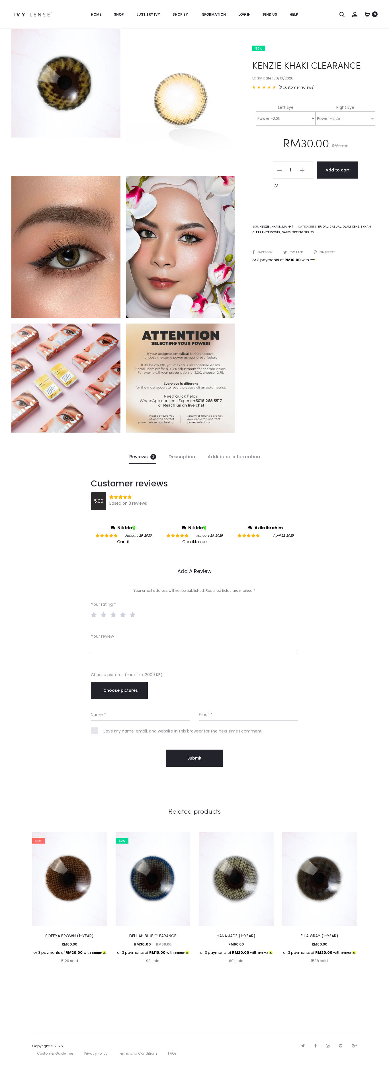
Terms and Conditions (137, 1053)
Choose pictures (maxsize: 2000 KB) (127, 675)
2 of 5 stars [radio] (105, 614)
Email (205, 714)
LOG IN (244, 14)
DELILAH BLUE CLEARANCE (152, 936)
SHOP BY (180, 14)
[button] (275, 185)
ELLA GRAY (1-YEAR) (319, 936)
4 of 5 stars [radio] (124, 614)
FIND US (270, 14)
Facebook (265, 252)
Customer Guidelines (55, 1053)
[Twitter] (303, 1046)
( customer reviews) (297, 87)
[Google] (354, 1046)
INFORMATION (213, 14)
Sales (286, 232)
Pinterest (327, 252)
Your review (102, 636)
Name (98, 714)
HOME (96, 14)
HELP (294, 14)
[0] (367, 14)
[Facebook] (315, 1046)
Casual (335, 226)
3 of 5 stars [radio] (114, 614)
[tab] (142, 457)
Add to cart (337, 170)
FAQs (172, 1053)
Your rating (103, 604)
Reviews (141, 456)
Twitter (297, 252)
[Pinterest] (340, 1046)
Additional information (234, 456)
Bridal (323, 226)
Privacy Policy (96, 1053)
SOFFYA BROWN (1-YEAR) (69, 936)
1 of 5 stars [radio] (95, 614)
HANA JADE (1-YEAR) (236, 936)
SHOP (119, 14)
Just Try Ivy (148, 14)
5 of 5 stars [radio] (134, 614)
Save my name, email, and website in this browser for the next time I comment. (183, 731)
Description (182, 456)
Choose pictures (120, 690)
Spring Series (303, 232)
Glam (347, 226)
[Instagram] (327, 1046)
